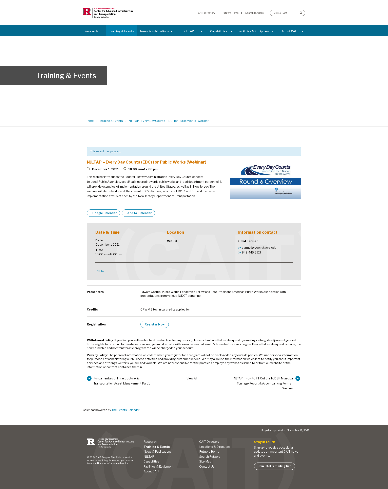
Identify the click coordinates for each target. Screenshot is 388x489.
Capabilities (218, 31)
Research (91, 31)
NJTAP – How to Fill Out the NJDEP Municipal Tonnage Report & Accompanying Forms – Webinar (263, 383)
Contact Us (206, 466)
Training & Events (121, 31)
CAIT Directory (209, 441)
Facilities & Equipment (254, 31)
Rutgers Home (209, 451)
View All (192, 378)
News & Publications (154, 31)
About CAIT (290, 31)
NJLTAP (188, 31)
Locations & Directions (215, 446)
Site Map (205, 461)
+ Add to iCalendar (138, 213)
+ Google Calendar (103, 213)
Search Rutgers (209, 456)
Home (89, 121)
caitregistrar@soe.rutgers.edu (276, 340)
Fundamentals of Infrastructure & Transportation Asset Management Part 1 (122, 381)
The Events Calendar (125, 410)
